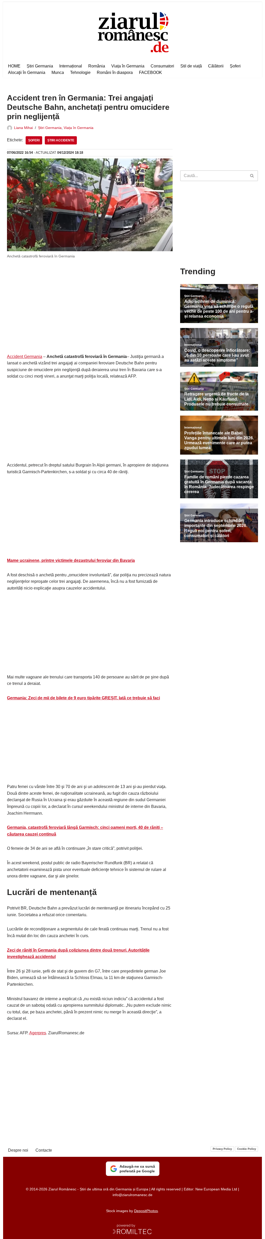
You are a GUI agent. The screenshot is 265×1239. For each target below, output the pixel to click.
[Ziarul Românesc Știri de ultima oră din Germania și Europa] (132, 31)
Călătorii (216, 66)
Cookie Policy (246, 1149)
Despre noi (18, 1150)
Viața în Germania (127, 66)
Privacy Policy (222, 1149)
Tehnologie (80, 72)
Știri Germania (40, 66)
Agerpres (37, 1033)
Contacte (43, 1150)
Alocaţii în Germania (26, 72)
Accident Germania (24, 356)
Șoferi (235, 66)
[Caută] (252, 175)
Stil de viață (191, 66)
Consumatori (162, 66)
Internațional (70, 66)
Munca (57, 72)
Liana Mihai (23, 128)
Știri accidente (60, 140)
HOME (14, 66)
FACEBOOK (150, 72)
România (96, 66)
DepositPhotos (146, 1211)
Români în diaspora (115, 72)
